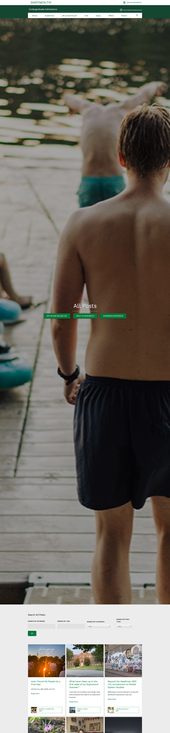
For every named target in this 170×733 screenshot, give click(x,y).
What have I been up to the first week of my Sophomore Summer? (83, 684)
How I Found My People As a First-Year (45, 683)
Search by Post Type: (123, 620)
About (34, 15)
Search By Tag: (63, 621)
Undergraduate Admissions (43, 9)
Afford (111, 15)
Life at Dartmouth (69, 15)
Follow (124, 15)
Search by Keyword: (36, 621)
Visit (86, 15)
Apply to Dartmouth (85, 316)
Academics (49, 15)
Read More (35, 693)
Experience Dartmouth (113, 316)
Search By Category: (96, 622)
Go (32, 633)
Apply (98, 15)
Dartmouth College (41, 2)
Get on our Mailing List (57, 316)
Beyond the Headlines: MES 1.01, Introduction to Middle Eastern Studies (122, 684)
